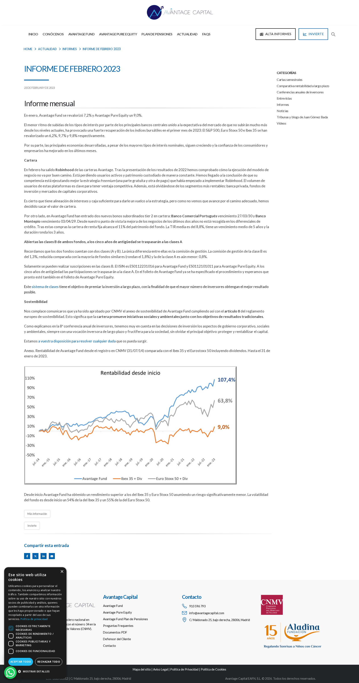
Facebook (27, 556)
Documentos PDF (115, 632)
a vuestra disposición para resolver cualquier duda (77, 341)
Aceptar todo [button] (20, 661)
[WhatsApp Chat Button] (10, 672)
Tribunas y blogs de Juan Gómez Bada (302, 117)
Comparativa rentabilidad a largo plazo (303, 86)
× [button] (61, 571)
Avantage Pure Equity (118, 34)
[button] (333, 34)
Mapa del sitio (142, 669)
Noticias (282, 111)
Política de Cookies (213, 669)
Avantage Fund (81, 34)
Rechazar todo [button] (48, 661)
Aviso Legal (160, 669)
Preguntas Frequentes (118, 625)
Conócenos (53, 34)
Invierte (32, 525)
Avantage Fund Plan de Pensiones (125, 619)
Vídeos (281, 123)
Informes (283, 104)
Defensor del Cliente (117, 639)
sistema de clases (45, 286)
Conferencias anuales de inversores (300, 92)
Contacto (109, 645)
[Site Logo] (179, 12)
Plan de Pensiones (156, 34)
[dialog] (35, 623)
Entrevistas (284, 98)
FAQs (206, 34)
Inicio (33, 34)
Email (52, 556)
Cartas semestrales (289, 80)
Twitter (35, 556)
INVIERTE (316, 34)
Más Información (37, 513)
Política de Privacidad (184, 669)
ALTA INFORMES (278, 34)
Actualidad (187, 34)
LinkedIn (44, 556)
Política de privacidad (34, 619)
